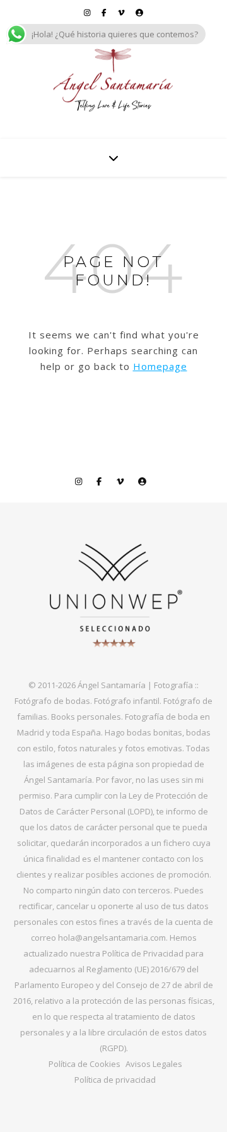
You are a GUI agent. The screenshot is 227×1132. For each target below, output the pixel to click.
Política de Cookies (84, 1063)
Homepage (160, 366)
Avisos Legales (153, 1063)
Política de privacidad (115, 1079)
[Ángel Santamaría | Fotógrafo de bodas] (113, 80)
